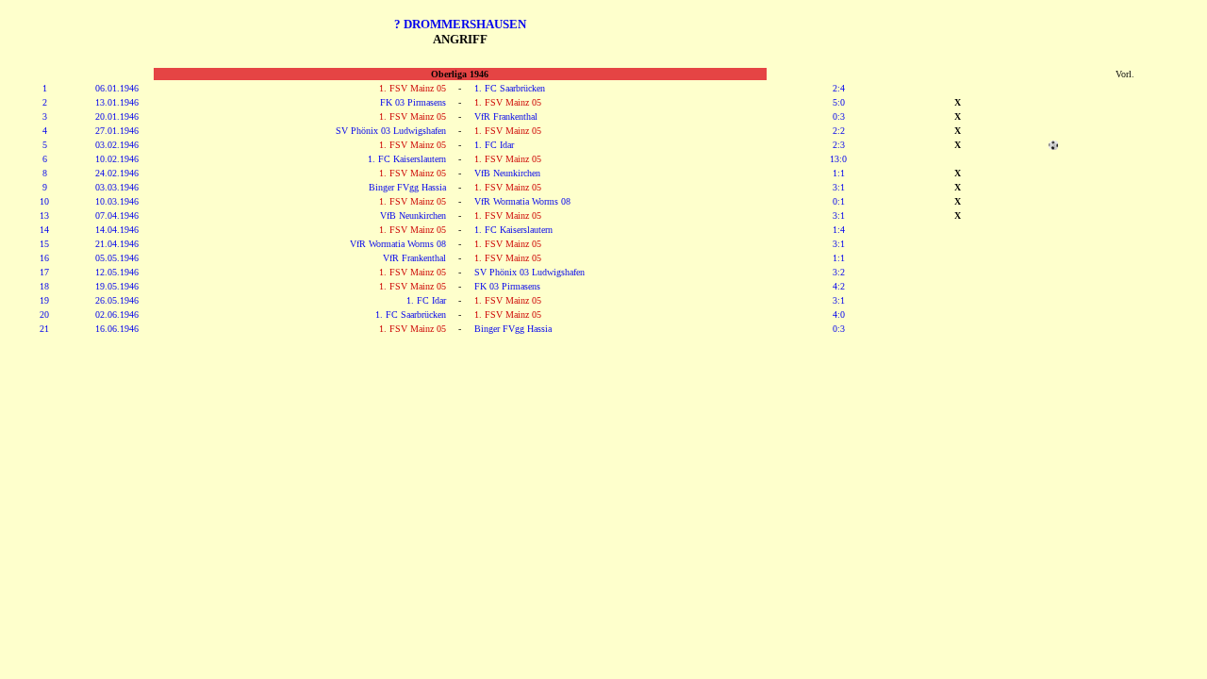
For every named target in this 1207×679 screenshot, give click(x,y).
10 (44, 201)
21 (44, 328)
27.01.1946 (117, 130)
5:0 (839, 102)
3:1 (839, 187)
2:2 (839, 130)
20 (44, 314)
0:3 (839, 116)
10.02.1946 (117, 159)
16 (44, 258)
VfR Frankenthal (505, 116)
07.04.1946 (117, 215)
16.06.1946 (117, 328)
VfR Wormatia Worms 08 (522, 201)
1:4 (839, 229)
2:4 (839, 88)
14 (44, 229)
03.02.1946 (117, 145)
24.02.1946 (117, 173)
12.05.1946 (117, 272)
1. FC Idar (494, 145)
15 (44, 244)
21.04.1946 (117, 244)
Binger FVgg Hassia (407, 187)
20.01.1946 (117, 116)
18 (44, 286)
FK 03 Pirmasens (413, 102)
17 (44, 272)
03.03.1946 (117, 187)
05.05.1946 (117, 258)
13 (44, 215)
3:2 (839, 272)
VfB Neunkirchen (507, 173)
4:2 (839, 286)
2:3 (839, 145)
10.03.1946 (117, 201)
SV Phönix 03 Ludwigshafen (391, 130)
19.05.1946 (117, 286)
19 (44, 300)
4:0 (839, 314)
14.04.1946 (117, 229)
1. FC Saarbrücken (509, 88)
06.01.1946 (117, 88)
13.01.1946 (117, 102)
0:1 (839, 201)
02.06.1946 (117, 314)
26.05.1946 (117, 300)
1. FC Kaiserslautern (407, 159)
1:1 (839, 173)
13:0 (838, 159)
